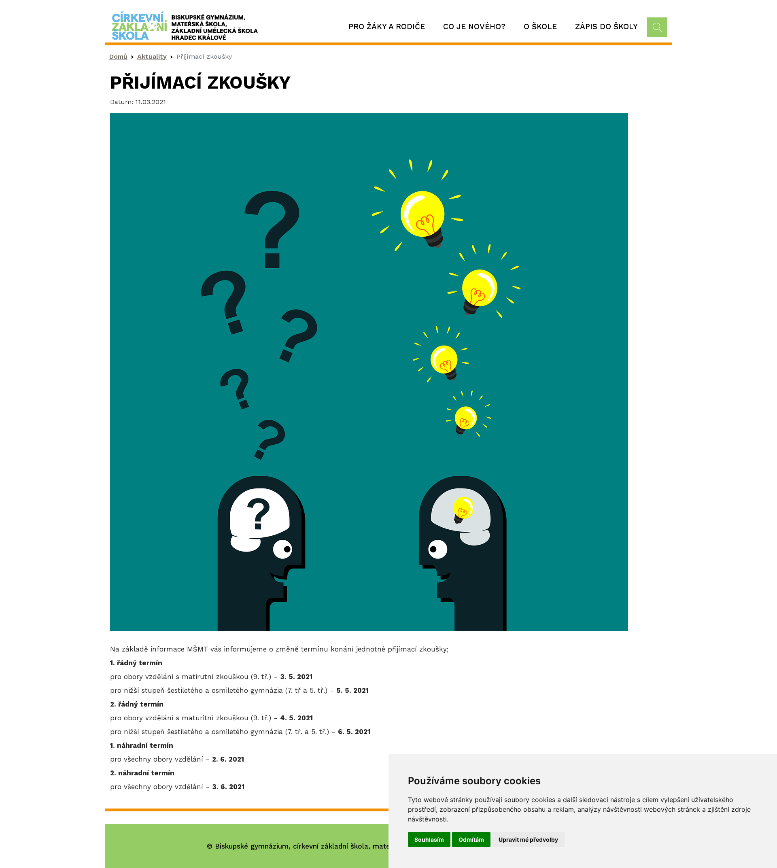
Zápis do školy (606, 26)
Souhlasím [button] (429, 839)
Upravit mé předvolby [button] (528, 839)
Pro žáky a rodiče (386, 26)
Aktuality (152, 56)
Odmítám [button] (471, 839)
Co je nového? (474, 26)
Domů (118, 56)
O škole (540, 26)
